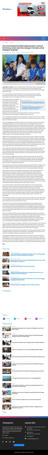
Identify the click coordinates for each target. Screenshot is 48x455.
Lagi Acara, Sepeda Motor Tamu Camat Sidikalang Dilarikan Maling (27, 349)
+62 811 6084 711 (30, 436)
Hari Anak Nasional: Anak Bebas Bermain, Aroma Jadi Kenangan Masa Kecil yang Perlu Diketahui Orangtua (28, 254)
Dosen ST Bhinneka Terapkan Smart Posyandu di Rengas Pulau (26, 399)
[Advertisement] (24, 27)
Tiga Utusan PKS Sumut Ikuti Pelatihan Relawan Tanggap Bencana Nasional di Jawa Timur (27, 407)
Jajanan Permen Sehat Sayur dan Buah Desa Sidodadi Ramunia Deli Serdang (27, 364)
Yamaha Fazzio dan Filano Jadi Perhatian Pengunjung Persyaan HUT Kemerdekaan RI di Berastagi (27, 386)
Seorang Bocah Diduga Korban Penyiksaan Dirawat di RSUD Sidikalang (28, 342)
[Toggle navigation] (4, 38)
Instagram (40, 318)
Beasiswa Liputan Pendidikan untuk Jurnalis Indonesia (25, 285)
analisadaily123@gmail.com (33, 438)
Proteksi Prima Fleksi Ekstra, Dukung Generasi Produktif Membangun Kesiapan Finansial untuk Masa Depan (27, 336)
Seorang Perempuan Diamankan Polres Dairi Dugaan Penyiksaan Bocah (28, 356)
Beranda (6, 42)
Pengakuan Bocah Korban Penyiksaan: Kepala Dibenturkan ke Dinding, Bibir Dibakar (28, 393)
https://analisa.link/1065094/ (27, 52)
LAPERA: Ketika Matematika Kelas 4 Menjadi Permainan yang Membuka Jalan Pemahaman (27, 273)
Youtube (29, 318)
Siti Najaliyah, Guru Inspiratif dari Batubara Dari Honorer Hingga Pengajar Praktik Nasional (28, 279)
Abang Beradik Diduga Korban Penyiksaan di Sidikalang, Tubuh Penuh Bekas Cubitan (28, 328)
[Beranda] (7, 8)
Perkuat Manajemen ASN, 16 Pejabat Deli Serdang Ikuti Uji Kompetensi (28, 371)
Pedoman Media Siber (9, 437)
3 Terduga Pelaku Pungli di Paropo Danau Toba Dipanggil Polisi (26, 378)
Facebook (8, 318)
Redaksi (6, 435)
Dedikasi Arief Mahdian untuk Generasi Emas (23, 266)
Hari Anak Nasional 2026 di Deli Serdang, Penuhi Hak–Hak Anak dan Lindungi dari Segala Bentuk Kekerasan (33, 102)
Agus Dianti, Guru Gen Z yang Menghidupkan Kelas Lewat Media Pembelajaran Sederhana (28, 260)
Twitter (18, 318)
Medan (11, 42)
